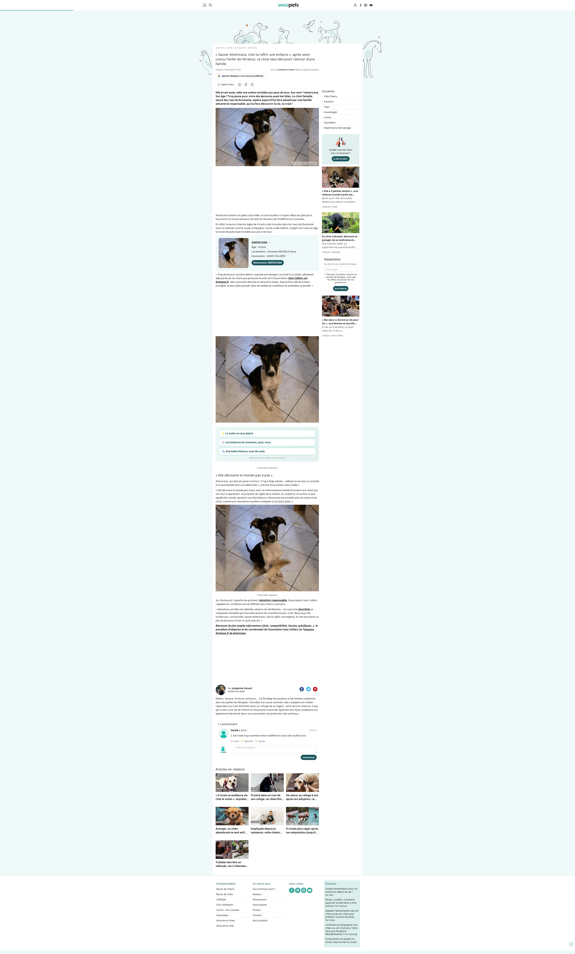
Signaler (261, 741)
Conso (327, 117)
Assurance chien (225, 920)
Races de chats (224, 894)
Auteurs (257, 894)
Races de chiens (225, 889)
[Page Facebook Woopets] (360, 5)
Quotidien (330, 122)
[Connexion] (355, 5)
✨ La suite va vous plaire (237, 433)
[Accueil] (288, 5)
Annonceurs (260, 899)
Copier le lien (227, 84)
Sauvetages (330, 112)
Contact (257, 915)
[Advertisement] (267, 657)
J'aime (236, 741)
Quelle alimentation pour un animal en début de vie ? (341, 891)
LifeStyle (221, 899)
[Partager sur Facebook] (245, 84)
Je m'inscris (341, 288)
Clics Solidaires (224, 904)
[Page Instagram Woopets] (365, 5)
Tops (327, 106)
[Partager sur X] (252, 84)
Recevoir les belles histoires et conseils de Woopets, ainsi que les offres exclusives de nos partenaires (341, 278)
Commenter (308, 757)
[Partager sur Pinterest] (315, 689)
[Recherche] (210, 5)
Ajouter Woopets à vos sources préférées (242, 76)
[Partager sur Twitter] (308, 689)
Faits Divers (330, 96)
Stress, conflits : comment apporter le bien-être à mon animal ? (341, 903)
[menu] (205, 5)
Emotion (329, 101)
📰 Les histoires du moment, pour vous (246, 442)
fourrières (304, 609)
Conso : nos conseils (227, 910)
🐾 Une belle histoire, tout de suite (243, 451)
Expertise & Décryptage (337, 127)
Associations (260, 904)
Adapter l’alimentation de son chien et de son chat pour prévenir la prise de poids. (342, 915)
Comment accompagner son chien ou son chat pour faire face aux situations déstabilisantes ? (341, 929)
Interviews (222, 915)
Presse (256, 910)
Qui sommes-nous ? (264, 889)
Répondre (248, 741)
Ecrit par (283, 69)
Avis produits (260, 920)
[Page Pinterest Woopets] (297, 890)
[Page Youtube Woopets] (371, 5)
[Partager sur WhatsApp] (239, 84)
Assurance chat (225, 925)
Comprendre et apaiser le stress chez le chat (341, 940)
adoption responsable (273, 600)
